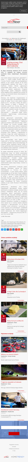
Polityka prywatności (14, 448)
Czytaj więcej (21, 271)
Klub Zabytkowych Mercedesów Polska (11, 225)
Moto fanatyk (18, 40)
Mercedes (17, 67)
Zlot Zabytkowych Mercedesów (15, 222)
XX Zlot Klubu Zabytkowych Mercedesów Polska (13, 222)
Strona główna (5, 38)
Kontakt (14, 446)
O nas (14, 450)
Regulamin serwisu (14, 444)
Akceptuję (23, 10)
